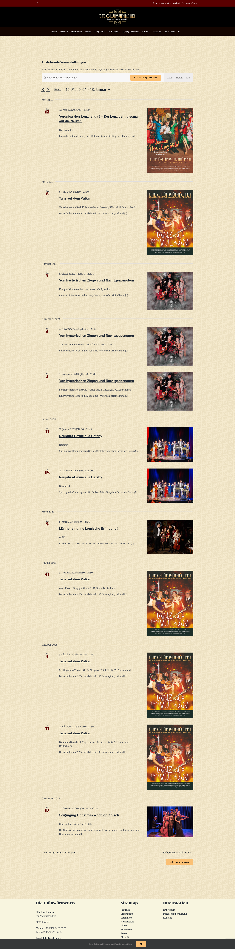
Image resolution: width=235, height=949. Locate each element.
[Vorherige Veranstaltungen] (43, 89)
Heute (57, 89)
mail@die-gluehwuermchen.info (186, 3)
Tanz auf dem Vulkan (75, 198)
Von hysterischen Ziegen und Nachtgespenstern (96, 280)
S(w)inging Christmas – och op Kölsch (89, 815)
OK (141, 944)
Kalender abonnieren (179, 862)
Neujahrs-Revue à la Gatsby (80, 435)
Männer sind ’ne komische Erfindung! (88, 528)
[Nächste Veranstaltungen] (48, 89)
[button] (179, 31)
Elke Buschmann (45, 912)
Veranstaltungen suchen (145, 77)
